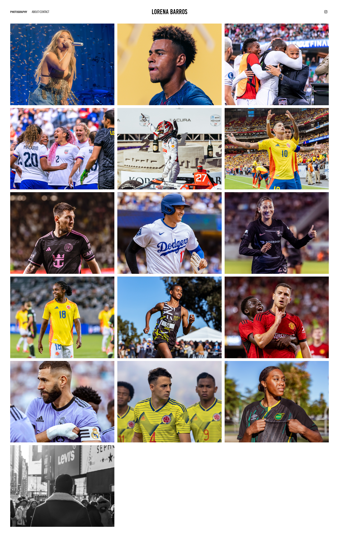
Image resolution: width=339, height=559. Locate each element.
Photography (18, 12)
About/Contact (40, 12)
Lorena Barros (169, 12)
